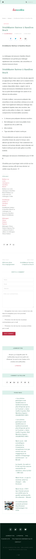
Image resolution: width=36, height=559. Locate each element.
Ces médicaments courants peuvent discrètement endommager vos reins (22, 506)
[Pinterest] (20, 38)
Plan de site (5, 539)
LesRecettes (10, 535)
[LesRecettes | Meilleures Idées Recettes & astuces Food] (18, 10)
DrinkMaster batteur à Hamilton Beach (27, 263)
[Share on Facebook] (10, 38)
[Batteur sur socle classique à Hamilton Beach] (9, 187)
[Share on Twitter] (15, 38)
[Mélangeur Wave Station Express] (9, 226)
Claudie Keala (8, 33)
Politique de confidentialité (22, 539)
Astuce (6, 23)
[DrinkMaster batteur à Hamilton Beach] (9, 207)
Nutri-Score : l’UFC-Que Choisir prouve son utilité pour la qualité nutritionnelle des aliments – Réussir (23, 493)
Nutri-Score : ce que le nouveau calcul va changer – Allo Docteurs (23, 480)
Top (18, 555)
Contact (18, 542)
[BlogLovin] (25, 529)
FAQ (26, 535)
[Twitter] (15, 529)
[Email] (25, 38)
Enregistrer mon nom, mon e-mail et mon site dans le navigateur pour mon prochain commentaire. (17, 313)
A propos (18, 365)
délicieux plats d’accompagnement (8, 263)
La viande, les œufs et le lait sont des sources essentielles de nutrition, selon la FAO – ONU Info (23, 468)
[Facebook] (10, 529)
